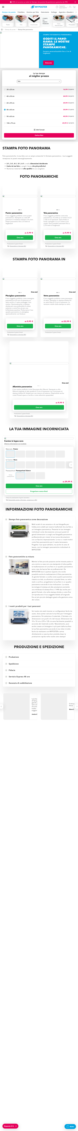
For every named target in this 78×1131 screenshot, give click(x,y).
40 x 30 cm (10, 96)
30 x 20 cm (10, 89)
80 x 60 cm (10, 110)
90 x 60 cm (10, 116)
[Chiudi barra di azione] (75, 2)
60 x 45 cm (10, 103)
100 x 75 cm (11, 123)
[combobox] (39, 81)
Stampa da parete (10, 29)
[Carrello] (74, 7)
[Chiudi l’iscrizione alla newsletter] (16, 1126)
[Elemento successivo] (75, 12)
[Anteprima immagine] (20, 196)
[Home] (39, 6)
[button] (39, 129)
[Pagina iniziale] (2, 30)
